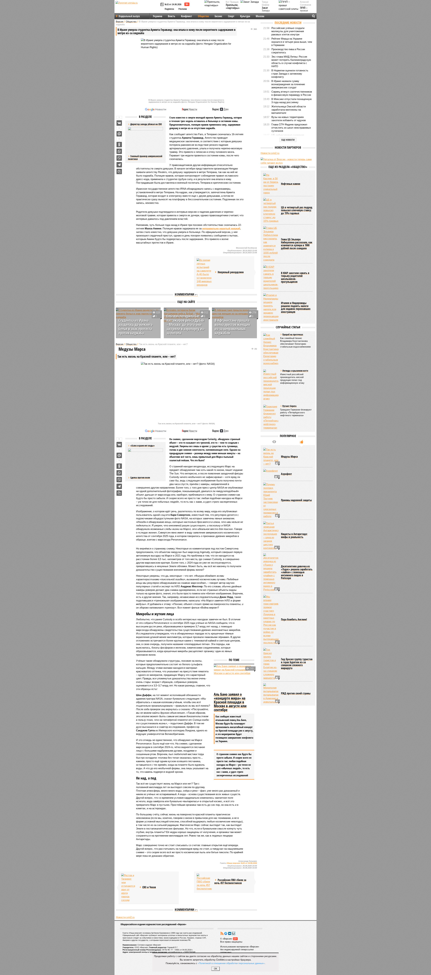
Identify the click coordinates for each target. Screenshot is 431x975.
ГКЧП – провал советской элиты (305, 12)
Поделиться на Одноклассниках (119, 144)
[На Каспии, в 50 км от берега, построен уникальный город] (270, 183)
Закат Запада (266, 9)
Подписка (169, 8)
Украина (157, 16)
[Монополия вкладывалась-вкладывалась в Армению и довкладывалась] (270, 693)
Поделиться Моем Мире (119, 133)
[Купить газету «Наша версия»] (162, 5)
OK (215, 968)
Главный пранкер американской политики (145, 157)
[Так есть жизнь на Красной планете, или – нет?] (270, 456)
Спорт (231, 16)
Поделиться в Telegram (119, 164)
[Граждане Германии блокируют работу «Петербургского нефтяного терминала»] (270, 417)
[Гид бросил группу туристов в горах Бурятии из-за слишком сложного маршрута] (270, 664)
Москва (260, 16)
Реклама (182, 8)
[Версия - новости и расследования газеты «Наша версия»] (137, 8)
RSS (222, 933)
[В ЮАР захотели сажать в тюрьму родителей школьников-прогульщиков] (270, 277)
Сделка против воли (140, 477)
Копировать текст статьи (119, 171)
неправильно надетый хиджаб (221, 228)
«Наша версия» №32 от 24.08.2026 (241, 863)
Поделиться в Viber (119, 158)
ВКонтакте (229, 933)
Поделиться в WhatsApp (119, 151)
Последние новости (288, 23)
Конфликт (186, 16)
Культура (245, 16)
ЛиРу (233, 933)
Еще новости (288, 139)
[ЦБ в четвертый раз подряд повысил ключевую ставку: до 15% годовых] (270, 210)
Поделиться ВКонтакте (119, 123)
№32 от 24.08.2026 (173, 4)
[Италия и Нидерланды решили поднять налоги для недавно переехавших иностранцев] (270, 307)
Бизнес (218, 16)
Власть (171, 16)
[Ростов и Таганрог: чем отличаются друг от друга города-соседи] (128, 888)
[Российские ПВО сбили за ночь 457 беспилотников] (204, 882)
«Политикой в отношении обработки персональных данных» (231, 963)
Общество (203, 16)
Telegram (225, 933)
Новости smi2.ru (125, 917)
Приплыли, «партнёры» (233, 6)
